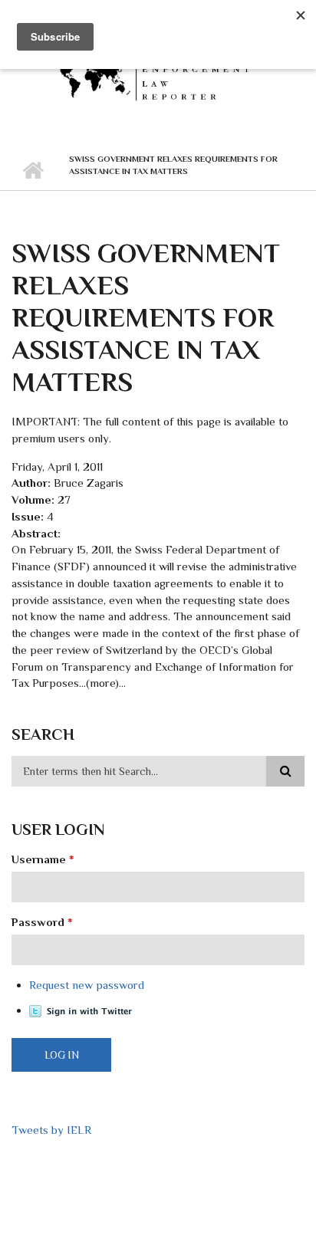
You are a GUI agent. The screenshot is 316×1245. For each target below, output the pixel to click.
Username (43, 859)
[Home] (158, 75)
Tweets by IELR (51, 1129)
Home (33, 171)
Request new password (86, 984)
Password (42, 921)
